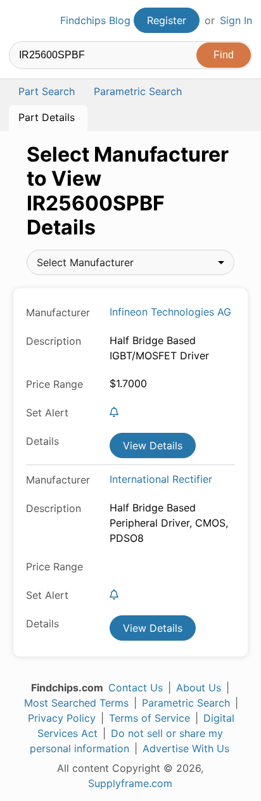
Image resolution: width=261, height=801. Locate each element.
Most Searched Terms (76, 702)
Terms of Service (149, 718)
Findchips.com (19, 21)
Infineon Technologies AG (170, 311)
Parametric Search (186, 702)
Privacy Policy (62, 718)
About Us (198, 687)
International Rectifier (161, 479)
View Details (152, 445)
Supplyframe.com (130, 783)
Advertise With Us (186, 748)
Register (166, 20)
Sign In (236, 20)
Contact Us (135, 687)
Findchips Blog (95, 20)
